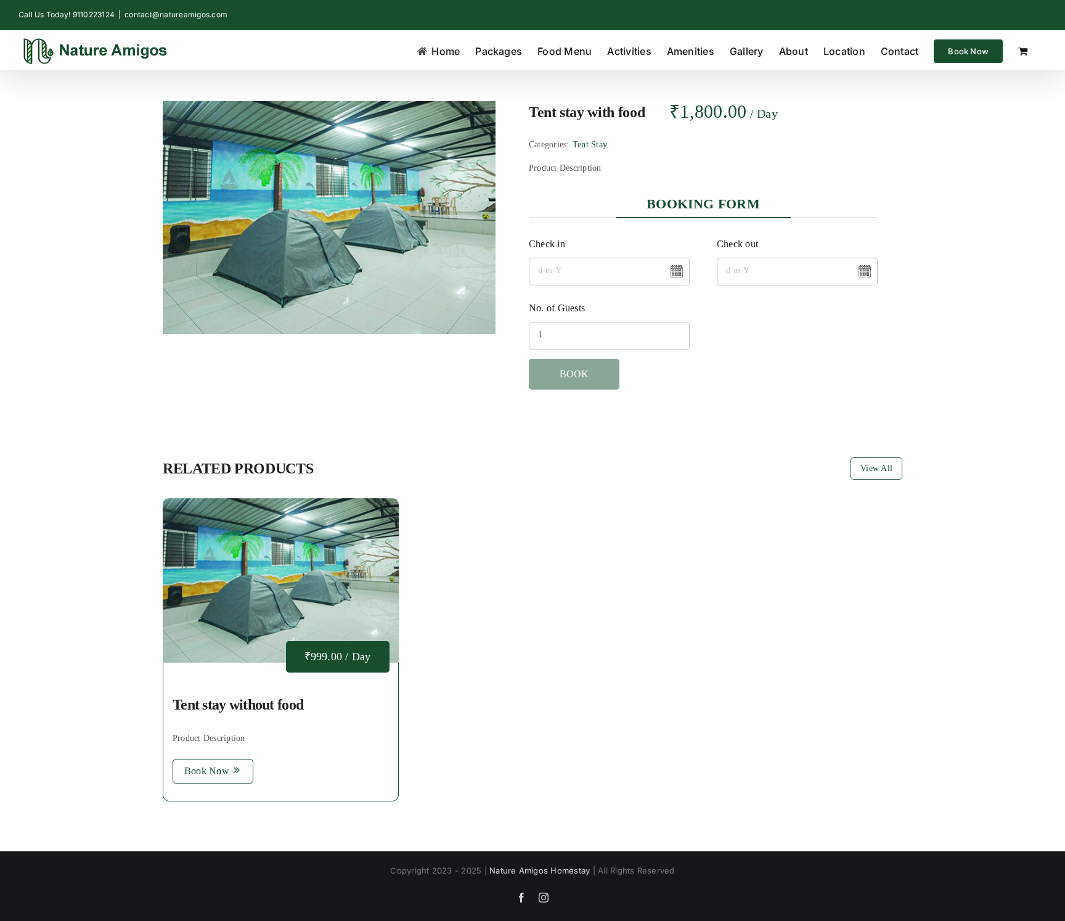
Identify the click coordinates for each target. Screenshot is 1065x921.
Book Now (206, 771)
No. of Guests (557, 308)
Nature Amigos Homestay (539, 870)
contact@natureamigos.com (175, 14)
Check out (737, 244)
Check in (547, 244)
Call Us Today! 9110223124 (66, 14)
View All (876, 468)
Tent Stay (590, 144)
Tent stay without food (238, 705)
